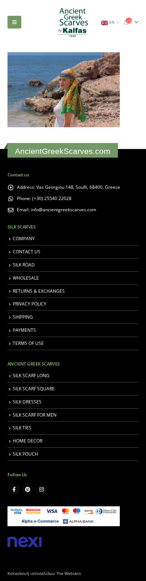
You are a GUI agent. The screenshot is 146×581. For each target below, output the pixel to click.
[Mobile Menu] (14, 22)
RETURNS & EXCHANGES (39, 291)
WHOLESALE (26, 278)
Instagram (41, 489)
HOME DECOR (27, 441)
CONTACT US (26, 251)
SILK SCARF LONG (31, 375)
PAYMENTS (24, 330)
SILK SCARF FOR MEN (35, 415)
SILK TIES (22, 427)
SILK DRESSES (27, 402)
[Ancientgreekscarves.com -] (73, 22)
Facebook (13, 489)
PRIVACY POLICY (29, 304)
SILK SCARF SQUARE (34, 388)
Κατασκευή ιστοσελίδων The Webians (44, 573)
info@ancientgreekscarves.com (63, 209)
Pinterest (27, 489)
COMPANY (24, 238)
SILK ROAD (24, 265)
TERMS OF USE (28, 343)
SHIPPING (23, 317)
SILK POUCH (25, 454)
